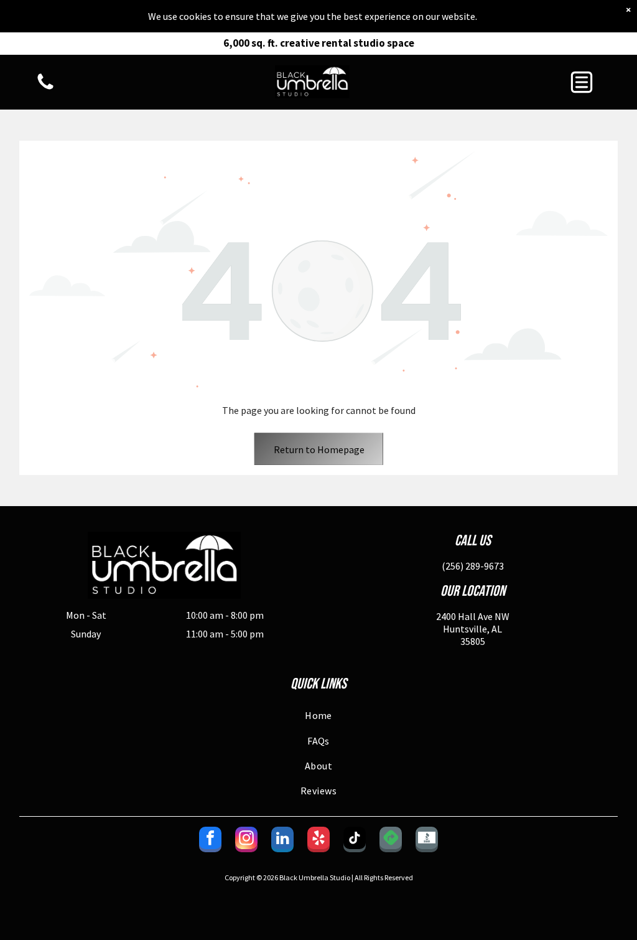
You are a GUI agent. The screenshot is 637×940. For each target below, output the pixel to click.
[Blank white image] (45, 88)
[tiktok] (354, 841)
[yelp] (318, 841)
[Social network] (390, 841)
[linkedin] (282, 841)
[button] (581, 82)
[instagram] (246, 841)
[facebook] (210, 841)
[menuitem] (318, 715)
